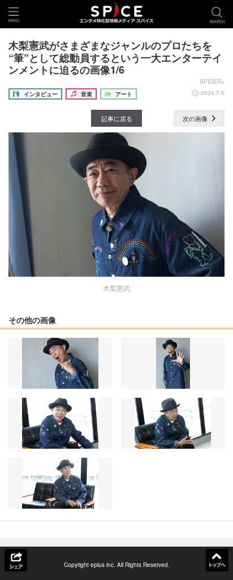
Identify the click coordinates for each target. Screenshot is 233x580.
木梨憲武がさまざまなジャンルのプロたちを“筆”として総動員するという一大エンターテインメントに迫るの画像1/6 (115, 57)
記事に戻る (116, 118)
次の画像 (196, 118)
